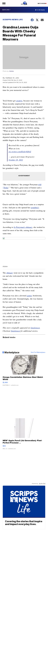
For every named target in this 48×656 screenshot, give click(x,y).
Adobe (11, 71)
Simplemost (35, 327)
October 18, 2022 (16, 159)
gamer (29, 295)
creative (19, 100)
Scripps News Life (13, 19)
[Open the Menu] (4, 3)
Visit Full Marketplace (38, 352)
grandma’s (35, 207)
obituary (9, 272)
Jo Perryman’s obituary (23, 227)
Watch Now (41, 3)
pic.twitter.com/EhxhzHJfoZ (20, 151)
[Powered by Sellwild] (42, 483)
